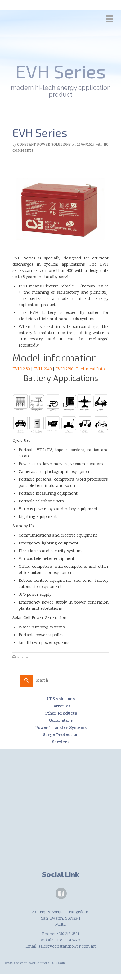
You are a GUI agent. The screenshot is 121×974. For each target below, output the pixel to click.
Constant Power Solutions (44, 145)
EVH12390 (64, 369)
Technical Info (90, 369)
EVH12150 (21, 369)
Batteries (22, 657)
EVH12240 (43, 369)
